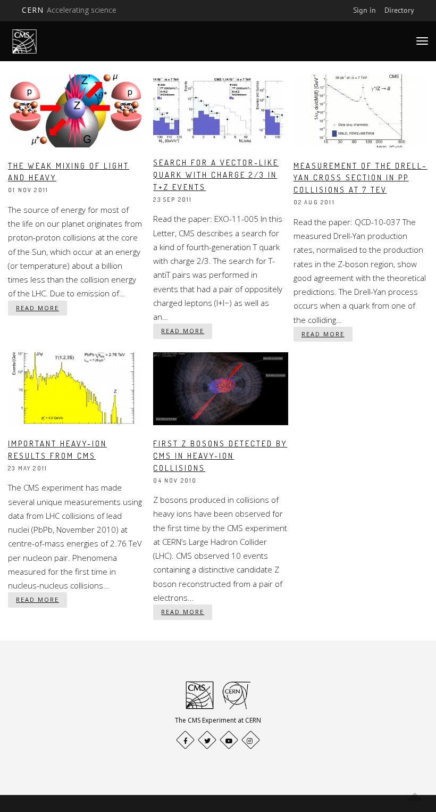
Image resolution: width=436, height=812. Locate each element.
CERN (69, 10)
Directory (399, 10)
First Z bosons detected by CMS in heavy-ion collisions (220, 455)
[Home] (24, 41)
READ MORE (37, 308)
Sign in (364, 10)
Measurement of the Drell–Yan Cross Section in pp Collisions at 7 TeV (360, 178)
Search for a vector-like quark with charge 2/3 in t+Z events (216, 175)
